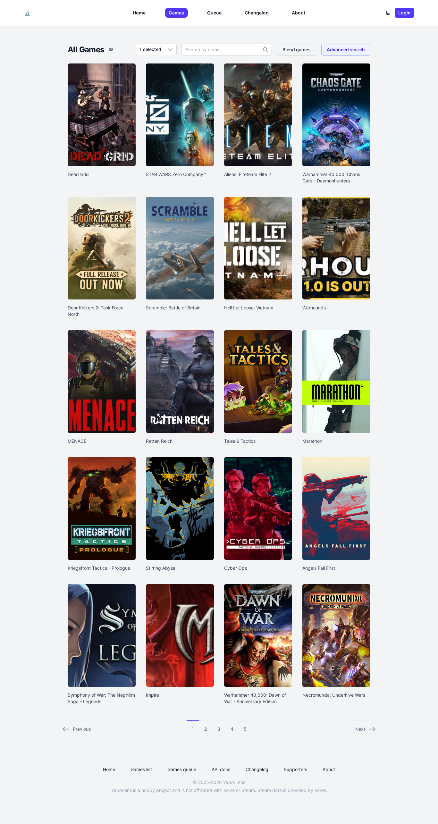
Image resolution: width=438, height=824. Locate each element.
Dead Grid (78, 174)
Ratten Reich (159, 441)
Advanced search (346, 49)
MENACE (77, 441)
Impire (152, 695)
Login (404, 12)
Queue (214, 12)
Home (139, 12)
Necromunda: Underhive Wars (333, 695)
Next (360, 729)
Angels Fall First (318, 568)
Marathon (312, 441)
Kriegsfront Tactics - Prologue (99, 568)
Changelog (257, 12)
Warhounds (314, 307)
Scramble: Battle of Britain (173, 307)
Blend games (296, 49)
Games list (141, 769)
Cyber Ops (235, 568)
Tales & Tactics (240, 441)
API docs (221, 769)
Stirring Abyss (160, 568)
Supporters (295, 769)
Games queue (181, 769)
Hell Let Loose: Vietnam (248, 307)
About (298, 12)
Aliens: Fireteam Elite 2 (247, 174)
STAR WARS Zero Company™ (176, 174)
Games (176, 12)
